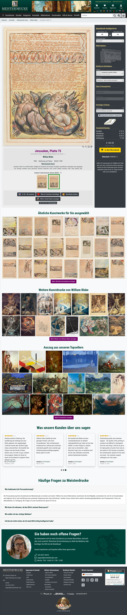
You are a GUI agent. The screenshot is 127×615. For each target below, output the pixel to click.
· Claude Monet (67, 575)
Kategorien (27, 15)
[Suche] (115, 15)
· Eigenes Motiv (48, 573)
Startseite (4, 20)
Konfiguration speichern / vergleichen (110, 115)
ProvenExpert (11, 462)
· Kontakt (28, 573)
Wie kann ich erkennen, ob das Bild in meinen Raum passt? (26, 507)
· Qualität (46, 580)
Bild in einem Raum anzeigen (49, 199)
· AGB (27, 577)
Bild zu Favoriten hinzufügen (49, 194)
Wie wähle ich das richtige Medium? (18, 514)
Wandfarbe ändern (71, 194)
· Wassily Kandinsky (68, 580)
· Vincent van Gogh (68, 573)
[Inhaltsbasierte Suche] (119, 15)
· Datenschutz (29, 580)
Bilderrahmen (45, 15)
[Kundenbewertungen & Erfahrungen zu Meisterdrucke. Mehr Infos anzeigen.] (115, 577)
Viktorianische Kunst (22, 20)
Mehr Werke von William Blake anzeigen (63, 339)
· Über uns (28, 587)
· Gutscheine (47, 587)
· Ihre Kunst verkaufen (50, 575)
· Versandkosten (48, 577)
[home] (3, 15)
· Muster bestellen (49, 589)
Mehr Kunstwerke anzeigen (63, 417)
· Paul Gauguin (67, 577)
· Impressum (29, 575)
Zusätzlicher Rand (100, 38)
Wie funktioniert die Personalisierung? (19, 489)
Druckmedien (56, 15)
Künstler (19, 15)
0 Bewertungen (52, 203)
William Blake (34, 20)
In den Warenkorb (111, 150)
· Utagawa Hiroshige (68, 582)
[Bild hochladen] (123, 15)
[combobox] (110, 40)
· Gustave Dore (67, 584)
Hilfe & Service (67, 15)
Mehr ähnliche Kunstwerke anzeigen (63, 281)
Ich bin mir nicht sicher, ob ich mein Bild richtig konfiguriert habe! (29, 521)
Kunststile (35, 15)
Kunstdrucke (9, 15)
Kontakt (76, 15)
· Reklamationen (30, 584)
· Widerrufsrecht (30, 582)
